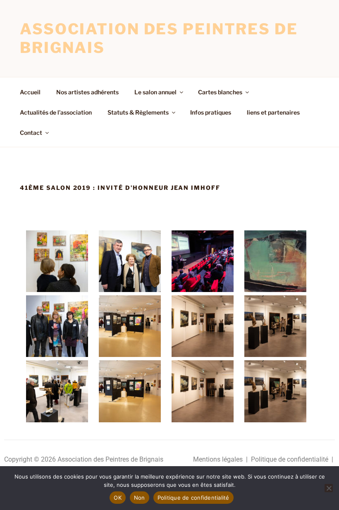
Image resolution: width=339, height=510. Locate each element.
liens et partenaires (273, 112)
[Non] (329, 488)
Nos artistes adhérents (87, 92)
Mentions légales (218, 459)
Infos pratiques (210, 112)
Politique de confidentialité (289, 459)
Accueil (30, 92)
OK (118, 497)
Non (139, 497)
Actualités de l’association (56, 112)
